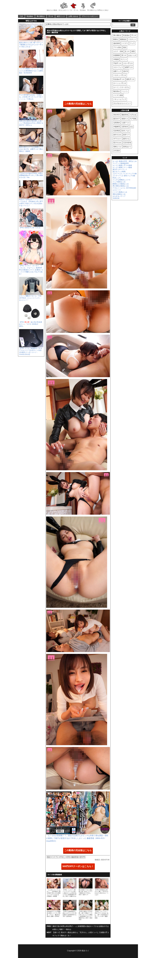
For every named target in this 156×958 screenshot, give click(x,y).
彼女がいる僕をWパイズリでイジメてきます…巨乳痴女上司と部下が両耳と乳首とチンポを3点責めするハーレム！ (31, 202)
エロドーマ (117, 190)
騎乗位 (115, 39)
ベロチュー (132, 39)
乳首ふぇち (117, 178)
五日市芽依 (127, 143)
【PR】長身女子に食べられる (29, 227)
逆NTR (82, 857)
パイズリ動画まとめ (120, 192)
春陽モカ (125, 119)
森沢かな (126, 139)
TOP (21, 16)
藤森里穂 (74, 857)
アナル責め (117, 47)
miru (131, 127)
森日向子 (116, 119)
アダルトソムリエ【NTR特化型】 (125, 188)
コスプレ (55, 857)
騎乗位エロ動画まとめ (121, 184)
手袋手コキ (117, 63)
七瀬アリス (126, 123)
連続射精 (116, 43)
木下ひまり (117, 139)
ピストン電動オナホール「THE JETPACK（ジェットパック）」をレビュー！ (30, 298)
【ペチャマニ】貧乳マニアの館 (124, 176)
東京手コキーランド (120, 169)
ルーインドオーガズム (121, 87)
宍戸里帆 (133, 119)
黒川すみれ (117, 143)
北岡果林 (116, 123)
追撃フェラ (117, 71)
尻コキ (124, 55)
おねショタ (132, 55)
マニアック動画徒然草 (121, 163)
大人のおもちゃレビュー (122, 103)
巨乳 (68, 857)
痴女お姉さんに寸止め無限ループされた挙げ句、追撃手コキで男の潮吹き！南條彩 (31, 149)
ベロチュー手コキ (119, 75)
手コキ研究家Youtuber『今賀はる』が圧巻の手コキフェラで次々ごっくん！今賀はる (31, 97)
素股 (133, 51)
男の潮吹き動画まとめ (121, 186)
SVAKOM (116, 198)
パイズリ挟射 (118, 95)
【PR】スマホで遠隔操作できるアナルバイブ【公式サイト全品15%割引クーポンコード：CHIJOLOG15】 (30, 351)
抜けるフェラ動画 (119, 171)
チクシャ (124, 59)
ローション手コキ (119, 83)
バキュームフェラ (119, 99)
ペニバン (125, 91)
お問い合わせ (73, 16)
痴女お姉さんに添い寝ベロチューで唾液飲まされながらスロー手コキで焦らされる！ (31, 45)
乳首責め (30, 16)
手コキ (50, 16)
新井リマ (126, 135)
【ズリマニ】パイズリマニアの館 (125, 173)
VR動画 (116, 59)
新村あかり (127, 147)
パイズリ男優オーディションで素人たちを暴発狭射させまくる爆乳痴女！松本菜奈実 (31, 71)
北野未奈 (125, 127)
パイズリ (125, 43)
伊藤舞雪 (116, 127)
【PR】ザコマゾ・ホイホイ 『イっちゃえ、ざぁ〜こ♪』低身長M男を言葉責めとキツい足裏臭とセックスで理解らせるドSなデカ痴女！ (31, 270)
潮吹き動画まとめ (119, 194)
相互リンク (61, 16)
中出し (62, 857)
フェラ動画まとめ (119, 182)
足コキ (127, 51)
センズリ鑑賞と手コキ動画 (122, 165)
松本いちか (126, 131)
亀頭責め (116, 91)
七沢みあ (133, 115)
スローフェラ (118, 67)
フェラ (132, 43)
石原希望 (116, 131)
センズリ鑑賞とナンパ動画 (122, 167)
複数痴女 (123, 39)
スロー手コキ (128, 63)
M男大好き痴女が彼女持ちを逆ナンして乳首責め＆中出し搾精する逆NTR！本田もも (31, 123)
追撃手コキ (129, 67)
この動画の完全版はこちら (78, 103)
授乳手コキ (130, 79)
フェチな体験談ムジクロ (121, 180)
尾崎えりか (117, 147)
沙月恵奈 (116, 151)
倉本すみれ (117, 135)
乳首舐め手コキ (119, 79)
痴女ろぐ (85, 951)
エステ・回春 (118, 51)
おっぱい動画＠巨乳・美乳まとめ (125, 161)
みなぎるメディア (119, 196)
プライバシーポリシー (90, 16)
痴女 (49, 857)
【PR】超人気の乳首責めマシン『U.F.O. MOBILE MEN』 (30, 324)
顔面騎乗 (116, 55)
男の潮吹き (41, 16)
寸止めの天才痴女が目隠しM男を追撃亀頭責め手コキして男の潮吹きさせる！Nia (31, 175)
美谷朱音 (116, 115)
